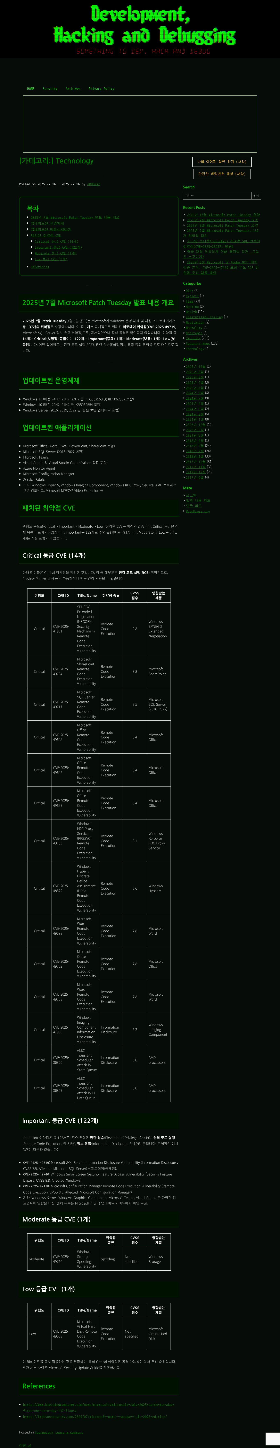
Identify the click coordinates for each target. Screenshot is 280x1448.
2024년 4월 (195, 403)
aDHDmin (93, 184)
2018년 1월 (195, 456)
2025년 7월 (195, 382)
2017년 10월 (196, 472)
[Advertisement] (140, 124)
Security (50, 88)
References (40, 267)
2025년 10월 (196, 366)
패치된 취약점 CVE (46, 235)
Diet (189, 290)
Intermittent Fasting (204, 317)
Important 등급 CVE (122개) (58, 247)
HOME (31, 88)
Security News (198, 343)
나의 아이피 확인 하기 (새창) (222, 161)
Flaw (189, 301)
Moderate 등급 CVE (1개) (56, 253)
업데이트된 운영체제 (47, 223)
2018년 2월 (195, 451)
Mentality (194, 327)
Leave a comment (69, 1432)
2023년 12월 (196, 424)
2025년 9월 (195, 372)
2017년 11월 (196, 467)
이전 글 (25, 1445)
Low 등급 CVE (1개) (51, 259)
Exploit (192, 296)
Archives (73, 88)
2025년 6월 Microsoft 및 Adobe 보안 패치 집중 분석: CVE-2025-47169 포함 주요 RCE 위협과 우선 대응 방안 (221, 267)
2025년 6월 (195, 388)
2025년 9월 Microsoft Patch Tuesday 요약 (222, 220)
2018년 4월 (195, 440)
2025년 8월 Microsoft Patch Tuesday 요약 (222, 225)
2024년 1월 (195, 419)
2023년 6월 (195, 430)
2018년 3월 (195, 445)
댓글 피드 (194, 506)
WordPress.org (198, 511)
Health (191, 311)
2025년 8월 (195, 377)
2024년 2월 (195, 414)
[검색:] (217, 195)
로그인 (191, 495)
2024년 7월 (195, 398)
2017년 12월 (196, 461)
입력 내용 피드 (198, 500)
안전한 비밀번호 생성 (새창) (222, 174)
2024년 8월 (195, 393)
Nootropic (194, 333)
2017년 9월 (195, 477)
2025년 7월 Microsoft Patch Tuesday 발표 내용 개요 (75, 217)
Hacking (192, 306)
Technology (44, 1432)
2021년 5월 (195, 435)
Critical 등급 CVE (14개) (57, 241)
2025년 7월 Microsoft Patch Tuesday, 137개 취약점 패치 (66, 175)
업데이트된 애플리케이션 (51, 229)
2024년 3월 (195, 409)
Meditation (195, 322)
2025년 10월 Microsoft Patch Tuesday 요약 (223, 214)
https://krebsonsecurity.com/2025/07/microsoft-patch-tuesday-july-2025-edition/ (95, 1416)
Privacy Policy (102, 88)
